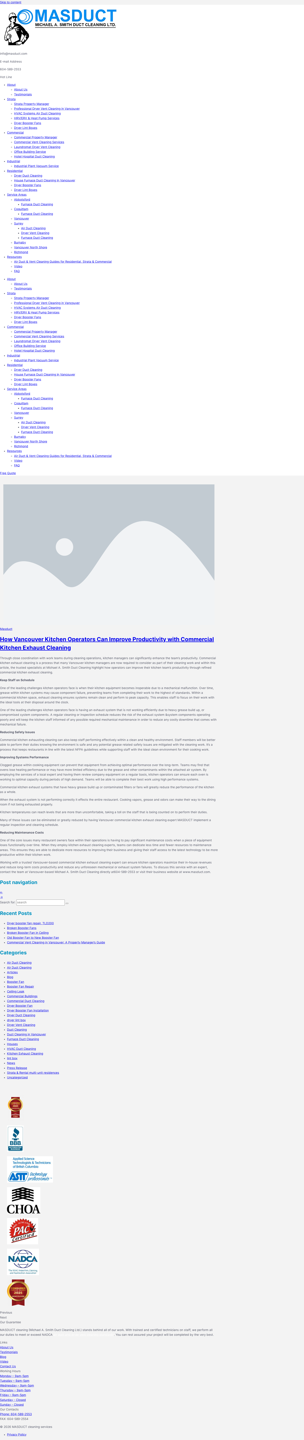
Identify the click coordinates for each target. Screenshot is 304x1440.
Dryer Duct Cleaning (28, 175)
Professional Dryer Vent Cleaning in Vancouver (47, 108)
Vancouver (21, 218)
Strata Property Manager (31, 104)
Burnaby (20, 242)
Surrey (18, 223)
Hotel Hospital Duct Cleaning (34, 156)
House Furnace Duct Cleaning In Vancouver (44, 180)
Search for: (7, 902)
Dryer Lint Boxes (25, 128)
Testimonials (23, 94)
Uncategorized (17, 1077)
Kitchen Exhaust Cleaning (25, 1053)
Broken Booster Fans (21, 928)
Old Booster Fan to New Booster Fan (33, 937)
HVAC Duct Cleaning (21, 1049)
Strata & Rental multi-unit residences (33, 1072)
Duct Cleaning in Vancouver (26, 1034)
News (11, 1063)
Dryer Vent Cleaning (35, 233)
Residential (15, 171)
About (11, 85)
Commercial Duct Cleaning (25, 1001)
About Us (20, 89)
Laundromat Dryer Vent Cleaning (37, 147)
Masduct (6, 629)
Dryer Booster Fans (27, 123)
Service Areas (17, 194)
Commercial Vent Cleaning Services (39, 142)
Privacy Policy (16, 1434)
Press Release (17, 1068)
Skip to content (10, 2)
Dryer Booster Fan (20, 1005)
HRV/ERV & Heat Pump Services (36, 118)
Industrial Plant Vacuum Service (36, 166)
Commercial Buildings (22, 996)
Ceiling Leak (15, 991)
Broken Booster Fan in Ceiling (28, 933)
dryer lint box (16, 1020)
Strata (11, 99)
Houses (12, 1044)
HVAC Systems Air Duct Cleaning (37, 113)
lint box (12, 1058)
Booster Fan (15, 982)
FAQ (17, 271)
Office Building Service (30, 151)
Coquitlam (21, 209)
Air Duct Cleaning (33, 228)
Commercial (15, 132)
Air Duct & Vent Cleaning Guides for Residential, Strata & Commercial (63, 261)
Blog (10, 977)
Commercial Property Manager (35, 137)
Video (18, 266)
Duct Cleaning (17, 1029)
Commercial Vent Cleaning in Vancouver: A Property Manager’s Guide (56, 942)
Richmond (21, 252)
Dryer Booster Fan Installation (28, 1010)
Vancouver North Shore (30, 247)
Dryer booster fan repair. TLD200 (30, 923)
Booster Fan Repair (20, 986)
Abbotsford (22, 199)
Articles (12, 972)
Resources (14, 257)
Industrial (13, 161)
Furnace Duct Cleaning (37, 204)
